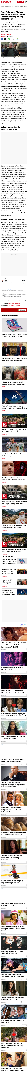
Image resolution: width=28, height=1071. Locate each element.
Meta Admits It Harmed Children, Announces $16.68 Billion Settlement (13, 479)
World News (3, 36)
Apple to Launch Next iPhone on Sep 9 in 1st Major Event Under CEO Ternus (14, 335)
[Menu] (26, 2)
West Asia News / (16, 6)
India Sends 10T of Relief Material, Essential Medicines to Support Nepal (13, 383)
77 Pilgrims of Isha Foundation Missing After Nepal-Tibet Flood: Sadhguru (14, 527)
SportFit (3, 458)
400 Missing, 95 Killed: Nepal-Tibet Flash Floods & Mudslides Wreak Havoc (14, 431)
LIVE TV (21, 2)
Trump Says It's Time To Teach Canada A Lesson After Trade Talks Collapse (14, 359)
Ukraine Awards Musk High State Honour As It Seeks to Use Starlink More (14, 407)
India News (4, 506)
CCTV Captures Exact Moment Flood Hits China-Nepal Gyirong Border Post (14, 503)
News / (2, 6)
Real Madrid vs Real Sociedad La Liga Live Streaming (13, 455)
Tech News (4, 482)
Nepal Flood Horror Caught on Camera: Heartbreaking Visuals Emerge (14, 551)
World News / (8, 6)
